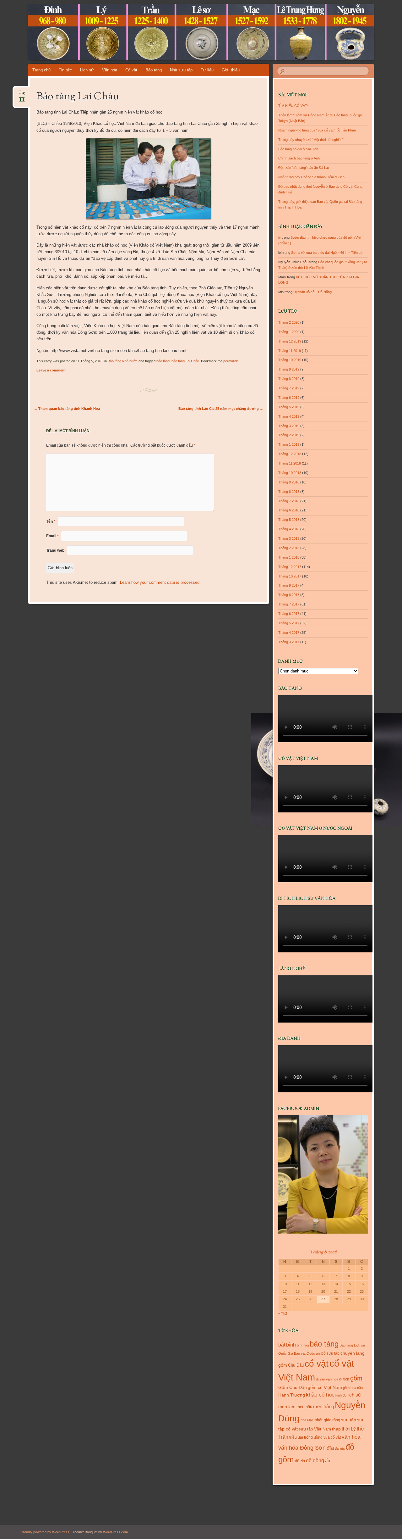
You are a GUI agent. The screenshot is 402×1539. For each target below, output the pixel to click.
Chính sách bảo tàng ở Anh (299, 158)
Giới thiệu (231, 70)
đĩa (330, 1448)
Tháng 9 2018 (288, 482)
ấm (328, 1460)
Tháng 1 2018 (288, 557)
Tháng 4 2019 (288, 416)
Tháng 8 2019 (288, 379)
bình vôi (303, 1345)
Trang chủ (41, 70)
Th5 (22, 94)
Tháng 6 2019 (288, 397)
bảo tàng (163, 361)
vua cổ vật (332, 1437)
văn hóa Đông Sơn (302, 1448)
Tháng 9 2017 (288, 585)
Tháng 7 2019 (288, 388)
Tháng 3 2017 (288, 642)
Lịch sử (87, 70)
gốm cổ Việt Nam (325, 1387)
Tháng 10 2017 (289, 576)
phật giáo (323, 1420)
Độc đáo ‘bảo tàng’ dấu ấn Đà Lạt (303, 168)
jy (279, 237)
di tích (344, 1379)
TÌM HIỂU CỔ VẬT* (293, 106)
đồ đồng (315, 1460)
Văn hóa (109, 70)
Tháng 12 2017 (289, 567)
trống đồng (313, 1437)
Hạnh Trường (291, 1394)
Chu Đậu (296, 1365)
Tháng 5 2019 (288, 407)
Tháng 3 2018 (288, 538)
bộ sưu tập (330, 1353)
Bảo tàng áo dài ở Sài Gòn (298, 149)
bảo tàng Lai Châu (185, 361)
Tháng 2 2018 (288, 548)
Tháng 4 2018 (288, 529)
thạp (336, 1428)
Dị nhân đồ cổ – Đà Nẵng (312, 292)
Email (52, 536)
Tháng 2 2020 (288, 322)
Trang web (55, 550)
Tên (50, 521)
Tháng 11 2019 (289, 351)
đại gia (340, 1448)
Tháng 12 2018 (289, 454)
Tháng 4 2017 (288, 632)
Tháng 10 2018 (289, 473)
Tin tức (65, 70)
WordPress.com (115, 1532)
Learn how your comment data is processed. (160, 582)
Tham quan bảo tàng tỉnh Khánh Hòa (67, 408)
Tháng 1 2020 (288, 332)
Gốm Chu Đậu (292, 1387)
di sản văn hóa (327, 1379)
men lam (287, 1406)
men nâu (304, 1406)
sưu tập (348, 1420)
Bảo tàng (153, 70)
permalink (230, 361)
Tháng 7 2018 (288, 501)
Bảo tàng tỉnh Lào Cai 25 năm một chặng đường (220, 408)
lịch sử (354, 1394)
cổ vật (317, 1364)
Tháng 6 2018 (288, 510)
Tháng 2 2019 (288, 435)
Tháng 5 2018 (288, 519)
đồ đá (300, 1460)
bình (291, 1344)
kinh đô (340, 1395)
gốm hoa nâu (353, 1388)
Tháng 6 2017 (288, 614)
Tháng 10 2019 (289, 360)
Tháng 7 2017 (288, 604)
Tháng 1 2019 (288, 444)
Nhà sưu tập (181, 70)
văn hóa (351, 1437)
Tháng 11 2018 (289, 463)
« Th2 (282, 1313)
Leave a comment (51, 370)
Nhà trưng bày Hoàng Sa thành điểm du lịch (311, 177)
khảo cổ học (320, 1395)
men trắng (323, 1406)
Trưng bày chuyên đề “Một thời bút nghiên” (311, 140)
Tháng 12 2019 (289, 341)
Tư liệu (207, 70)
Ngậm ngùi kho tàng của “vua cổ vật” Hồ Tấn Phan (317, 130)
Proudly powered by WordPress (45, 1532)
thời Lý (349, 1428)
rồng (336, 1420)
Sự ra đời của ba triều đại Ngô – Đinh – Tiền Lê (326, 252)
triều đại (296, 1437)
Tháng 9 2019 (288, 369)
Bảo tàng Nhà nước (123, 361)
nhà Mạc (307, 1420)
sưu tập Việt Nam (315, 1429)
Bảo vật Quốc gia (307, 1353)
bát (281, 1344)
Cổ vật (131, 70)
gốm (356, 1378)
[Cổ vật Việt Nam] (189, 32)
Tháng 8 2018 (288, 491)
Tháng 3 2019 (288, 426)
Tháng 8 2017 (288, 595)
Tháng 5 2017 (288, 623)
